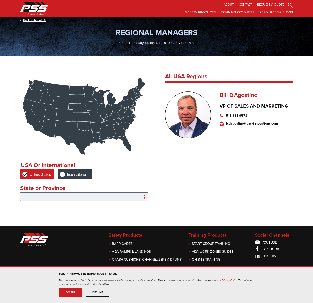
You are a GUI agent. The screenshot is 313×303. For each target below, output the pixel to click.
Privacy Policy (229, 280)
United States (40, 174)
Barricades (122, 244)
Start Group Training (211, 244)
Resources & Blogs (276, 12)
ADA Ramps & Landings (131, 252)
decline (97, 292)
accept (70, 292)
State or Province (42, 188)
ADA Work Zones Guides (212, 252)
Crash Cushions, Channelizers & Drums (147, 259)
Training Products (237, 12)
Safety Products (200, 12)
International (76, 174)
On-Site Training (206, 259)
